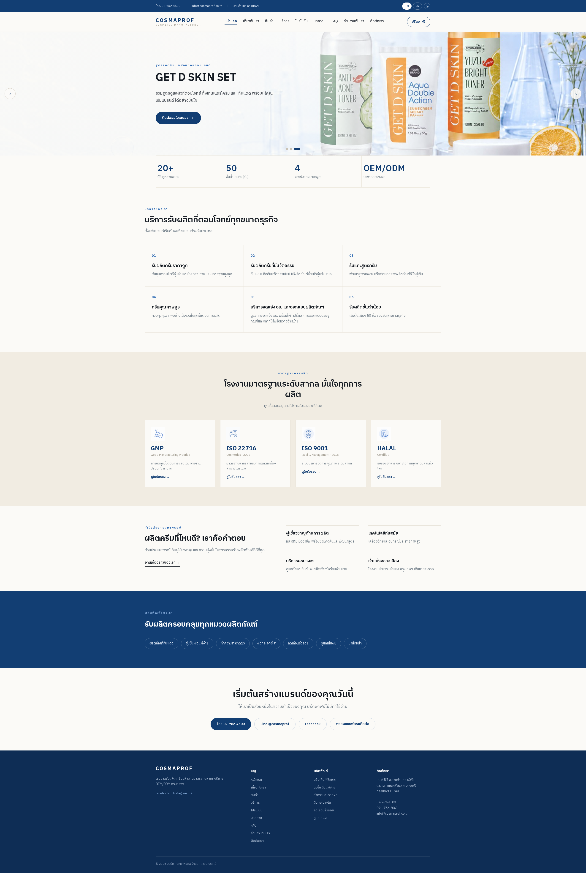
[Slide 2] (291, 149)
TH (407, 6)
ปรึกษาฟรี (419, 21)
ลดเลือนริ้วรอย (298, 643)
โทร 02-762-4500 (231, 724)
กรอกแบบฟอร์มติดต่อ (352, 724)
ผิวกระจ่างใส (266, 643)
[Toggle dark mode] (427, 6)
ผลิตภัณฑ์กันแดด (161, 643)
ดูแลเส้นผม (328, 643)
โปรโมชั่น (301, 21)
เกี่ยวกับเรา (251, 21)
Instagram (180, 793)
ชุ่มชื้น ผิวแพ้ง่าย (197, 643)
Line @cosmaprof (274, 724)
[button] (180, 453)
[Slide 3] (297, 149)
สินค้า (269, 21)
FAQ (334, 21)
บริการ (284, 21)
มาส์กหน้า (355, 643)
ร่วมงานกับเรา (354, 21)
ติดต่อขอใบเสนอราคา (178, 118)
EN (417, 6)
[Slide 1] (287, 149)
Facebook (312, 724)
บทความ (320, 21)
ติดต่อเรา (377, 21)
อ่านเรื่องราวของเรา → (162, 562)
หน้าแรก (231, 21)
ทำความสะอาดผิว (233, 643)
